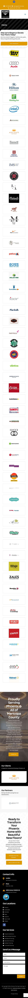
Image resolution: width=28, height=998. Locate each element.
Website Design (17, 988)
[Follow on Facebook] (14, 2)
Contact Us (13, 754)
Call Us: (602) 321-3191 (14, 862)
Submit (21, 976)
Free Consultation (14, 43)
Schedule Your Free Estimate (13, 856)
